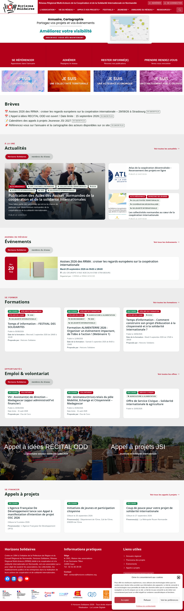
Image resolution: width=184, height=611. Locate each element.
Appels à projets (133, 568)
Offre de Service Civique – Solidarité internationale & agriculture (149, 402)
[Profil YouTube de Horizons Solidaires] (26, 579)
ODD (42, 190)
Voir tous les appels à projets (163, 495)
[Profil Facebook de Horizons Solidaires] (7, 579)
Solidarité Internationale (62, 190)
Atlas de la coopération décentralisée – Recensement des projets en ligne (150, 169)
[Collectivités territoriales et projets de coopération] (69, 81)
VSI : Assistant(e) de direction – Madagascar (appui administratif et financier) (31, 400)
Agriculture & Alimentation (102, 315)
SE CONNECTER (174, 3)
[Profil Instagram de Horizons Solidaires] (20, 579)
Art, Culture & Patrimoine (42, 186)
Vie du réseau (66, 10)
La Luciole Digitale (97, 607)
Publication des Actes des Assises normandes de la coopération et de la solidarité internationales (51, 197)
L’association (47, 10)
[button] (178, 577)
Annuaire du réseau (142, 10)
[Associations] (23, 81)
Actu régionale (17, 186)
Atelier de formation (90, 311)
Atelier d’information (31, 311)
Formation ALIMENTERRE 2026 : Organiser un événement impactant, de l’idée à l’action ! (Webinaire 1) (91, 331)
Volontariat (27, 392)
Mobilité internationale (23, 190)
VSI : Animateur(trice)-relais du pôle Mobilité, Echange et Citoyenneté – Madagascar (90, 400)
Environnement (78, 319)
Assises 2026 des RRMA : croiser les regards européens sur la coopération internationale (109, 263)
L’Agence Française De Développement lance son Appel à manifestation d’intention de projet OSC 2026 (31, 512)
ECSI (94, 186)
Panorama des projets (135, 560)
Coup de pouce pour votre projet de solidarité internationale (149, 509)
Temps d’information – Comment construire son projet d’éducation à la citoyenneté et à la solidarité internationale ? (151, 324)
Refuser (147, 600)
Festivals (108, 10)
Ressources (163, 10)
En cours (13, 311)
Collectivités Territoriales (73, 186)
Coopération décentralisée (145, 204)
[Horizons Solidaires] (19, 7)
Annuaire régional (133, 556)
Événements (131, 564)
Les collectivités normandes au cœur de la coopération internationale (152, 214)
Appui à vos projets (88, 10)
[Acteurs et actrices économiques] (115, 81)
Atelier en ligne (16, 315)
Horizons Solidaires (157, 196)
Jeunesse (122, 10)
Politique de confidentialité (146, 606)
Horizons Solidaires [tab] (17, 157)
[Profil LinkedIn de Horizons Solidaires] (14, 579)
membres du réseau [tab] (41, 157)
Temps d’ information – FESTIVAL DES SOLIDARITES (32, 325)
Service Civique (147, 392)
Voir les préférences (169, 600)
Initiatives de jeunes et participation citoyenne (91, 509)
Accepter (125, 600)
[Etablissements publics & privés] (161, 81)
